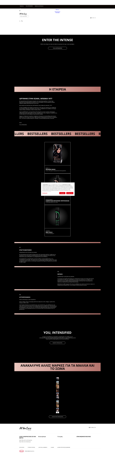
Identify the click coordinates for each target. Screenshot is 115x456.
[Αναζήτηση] (22, 21)
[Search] (21, 16)
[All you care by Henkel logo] (23, 14)
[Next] (58, 412)
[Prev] (56, 412)
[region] (58, 189)
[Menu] (20, 8)
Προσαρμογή (44, 193)
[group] (57, 395)
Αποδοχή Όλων (70, 193)
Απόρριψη (62, 193)
